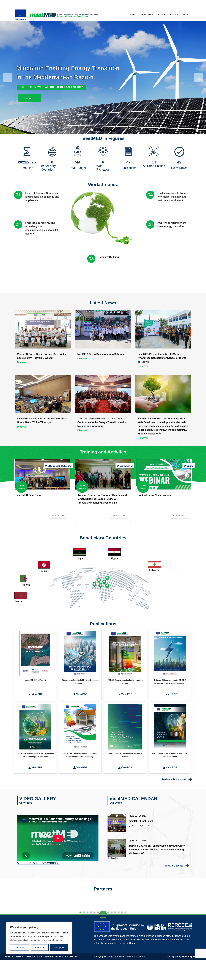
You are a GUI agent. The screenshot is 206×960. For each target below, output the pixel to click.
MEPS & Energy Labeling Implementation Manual (125, 681)
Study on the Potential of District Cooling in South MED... (80, 681)
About (131, 15)
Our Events (116, 803)
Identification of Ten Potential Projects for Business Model (169, 755)
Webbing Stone (190, 956)
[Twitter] (171, 3)
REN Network (146, 15)
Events (161, 15)
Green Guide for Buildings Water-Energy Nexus (125, 755)
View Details (58, 516)
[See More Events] (187, 866)
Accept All (59, 947)
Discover (22, 362)
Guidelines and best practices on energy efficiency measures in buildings (80, 755)
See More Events (174, 865)
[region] (39, 938)
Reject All (39, 947)
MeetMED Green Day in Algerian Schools (100, 354)
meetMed (119, 956)
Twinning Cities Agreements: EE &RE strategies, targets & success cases (170, 681)
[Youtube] (184, 3)
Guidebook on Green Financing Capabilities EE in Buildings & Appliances (35, 755)
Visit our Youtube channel (38, 863)
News (186, 15)
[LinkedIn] (178, 3)
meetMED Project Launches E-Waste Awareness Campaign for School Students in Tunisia (162, 358)
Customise (19, 947)
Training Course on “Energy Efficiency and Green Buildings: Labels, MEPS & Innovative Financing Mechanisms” (102, 499)
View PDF (37, 694)
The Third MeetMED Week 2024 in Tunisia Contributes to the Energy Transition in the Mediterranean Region (101, 422)
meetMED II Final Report (35, 680)
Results (174, 15)
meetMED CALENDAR (133, 798)
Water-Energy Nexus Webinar (155, 495)
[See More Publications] (190, 779)
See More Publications (174, 779)
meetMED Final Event (29, 495)
